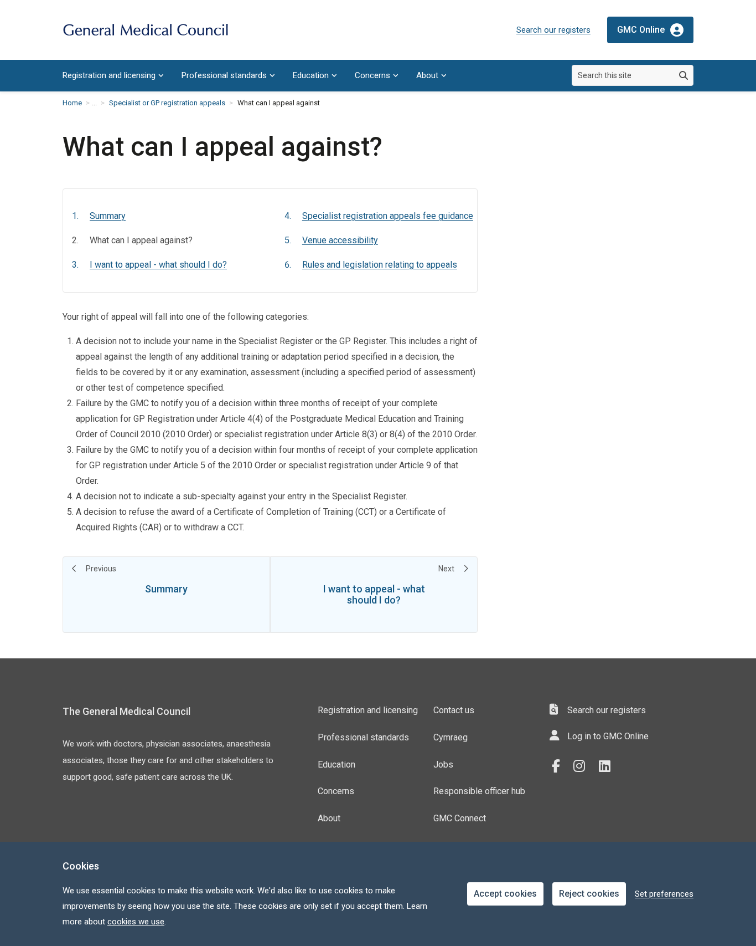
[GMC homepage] (146, 30)
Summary (108, 216)
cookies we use (135, 922)
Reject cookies (589, 893)
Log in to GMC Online (608, 736)
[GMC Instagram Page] (583, 766)
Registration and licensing (109, 75)
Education (311, 75)
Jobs (443, 764)
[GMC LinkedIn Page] (608, 766)
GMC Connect (459, 818)
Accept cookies (505, 893)
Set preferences (664, 894)
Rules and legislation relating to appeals (379, 264)
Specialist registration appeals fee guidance (387, 216)
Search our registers (553, 30)
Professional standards (224, 75)
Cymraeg (450, 737)
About (427, 75)
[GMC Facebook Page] (559, 766)
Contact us (453, 710)
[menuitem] (113, 75)
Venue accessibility (340, 240)
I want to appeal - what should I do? (158, 264)
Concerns (372, 75)
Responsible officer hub (479, 791)
